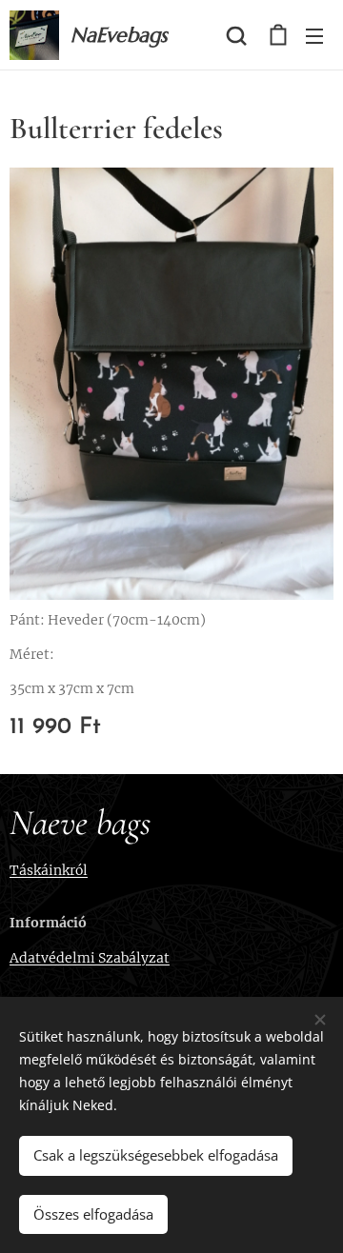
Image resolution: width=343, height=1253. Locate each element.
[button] (236, 35)
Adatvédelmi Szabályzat (90, 957)
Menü (314, 35)
